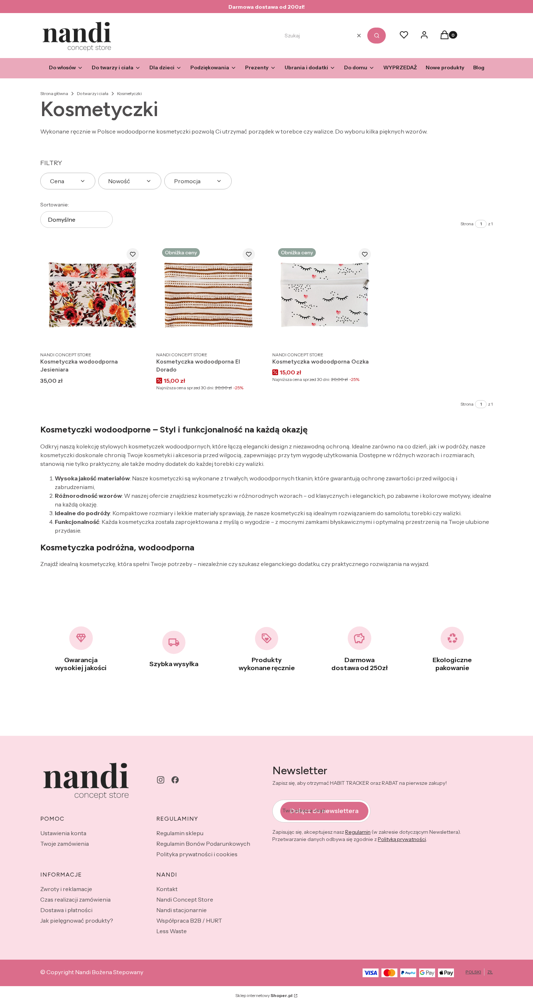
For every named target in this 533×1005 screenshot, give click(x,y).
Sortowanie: (54, 204)
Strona (467, 223)
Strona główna (54, 93)
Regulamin (358, 832)
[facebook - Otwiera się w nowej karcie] (175, 779)
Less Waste (171, 931)
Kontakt (167, 889)
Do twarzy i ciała (92, 93)
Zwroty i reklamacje (66, 889)
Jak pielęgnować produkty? (76, 920)
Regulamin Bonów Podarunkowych (203, 843)
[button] (376, 36)
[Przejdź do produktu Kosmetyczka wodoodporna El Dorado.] (208, 295)
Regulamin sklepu (179, 833)
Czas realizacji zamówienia (75, 899)
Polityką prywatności (402, 839)
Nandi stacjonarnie (181, 910)
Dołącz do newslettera (324, 811)
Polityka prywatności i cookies (196, 854)
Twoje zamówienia (64, 843)
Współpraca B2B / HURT (189, 920)
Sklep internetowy (264, 995)
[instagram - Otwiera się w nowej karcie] (160, 779)
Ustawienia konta (63, 833)
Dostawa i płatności (66, 910)
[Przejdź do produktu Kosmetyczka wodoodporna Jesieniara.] (92, 295)
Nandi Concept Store (184, 899)
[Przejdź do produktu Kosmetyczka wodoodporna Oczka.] (324, 295)
